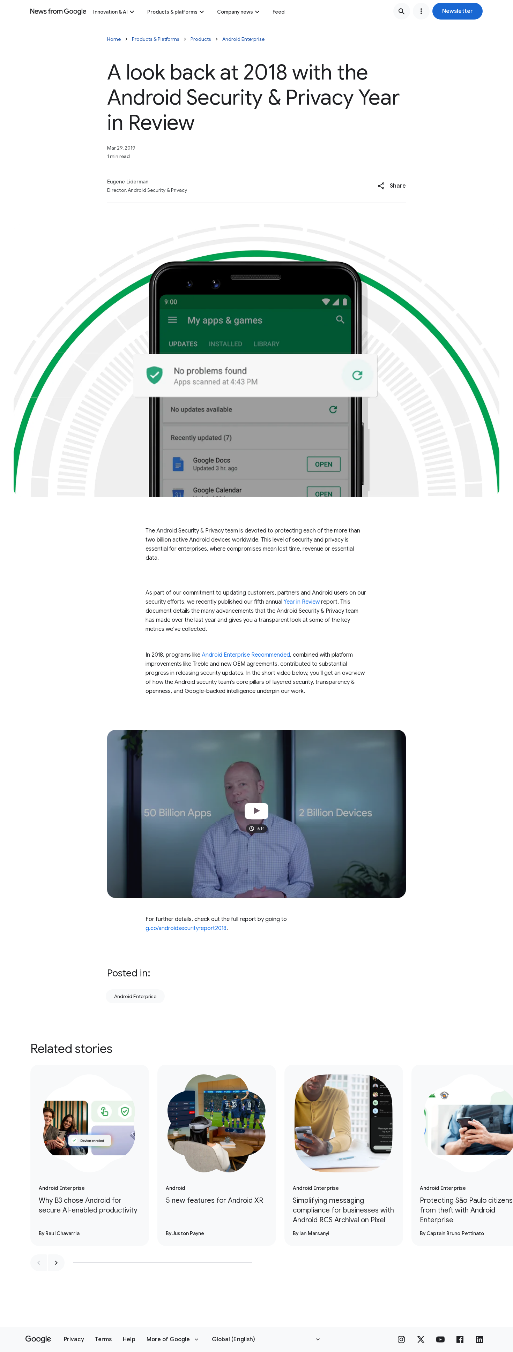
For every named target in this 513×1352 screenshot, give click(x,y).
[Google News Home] (58, 11)
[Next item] (56, 1262)
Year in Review (301, 601)
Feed (278, 12)
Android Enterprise (243, 39)
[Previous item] (38, 1262)
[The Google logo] (38, 1339)
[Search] (401, 11)
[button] (457, 11)
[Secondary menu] (421, 11)
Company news (235, 12)
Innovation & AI (110, 12)
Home (114, 39)
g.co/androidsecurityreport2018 (186, 928)
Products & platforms (172, 12)
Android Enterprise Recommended (246, 654)
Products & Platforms (155, 39)
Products (201, 39)
